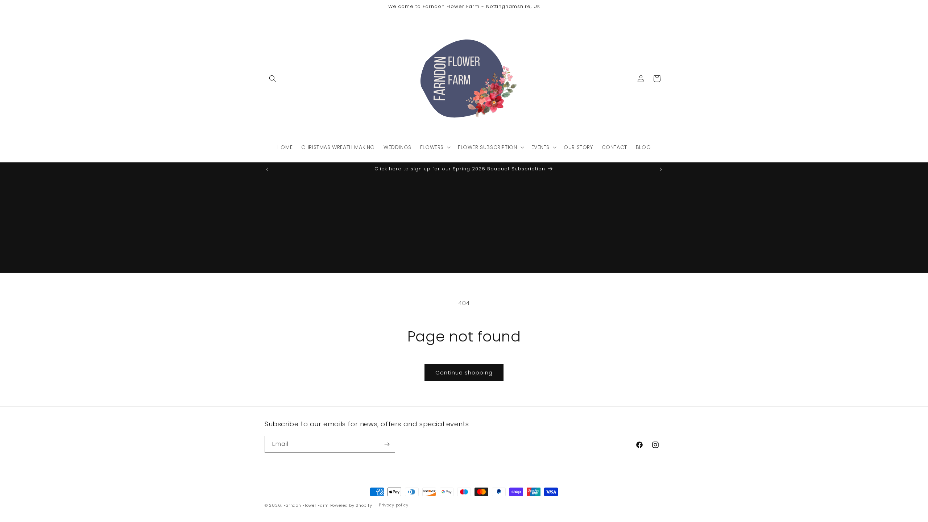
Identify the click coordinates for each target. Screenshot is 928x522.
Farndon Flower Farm (306, 505)
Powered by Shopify (351, 505)
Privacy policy (394, 505)
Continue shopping (464, 372)
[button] (273, 79)
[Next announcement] (661, 169)
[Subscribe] (387, 444)
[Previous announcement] (267, 169)
